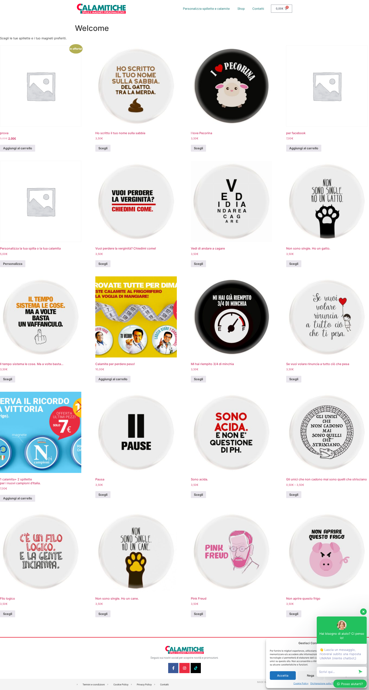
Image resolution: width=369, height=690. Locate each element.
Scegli (102, 148)
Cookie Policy (300, 683)
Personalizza (12, 264)
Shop (241, 9)
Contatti (258, 9)
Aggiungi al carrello (17, 148)
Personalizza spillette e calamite (206, 9)
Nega (310, 675)
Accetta (282, 675)
